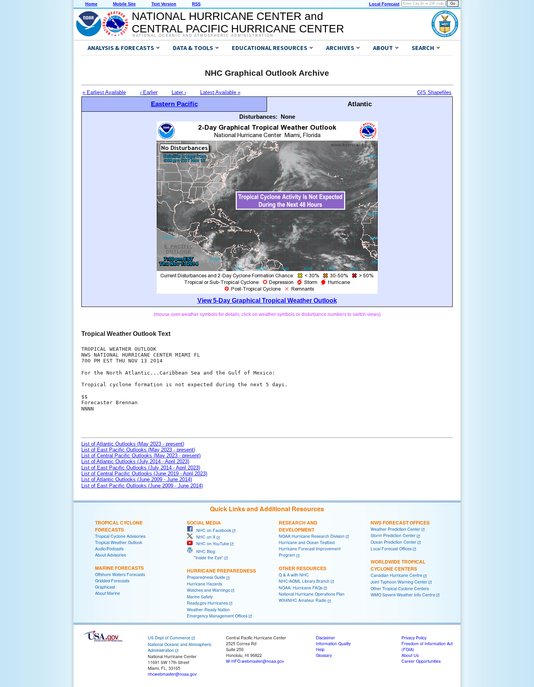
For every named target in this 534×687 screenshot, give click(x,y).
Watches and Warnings (208, 590)
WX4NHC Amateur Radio (302, 600)
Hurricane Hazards (204, 584)
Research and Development (298, 526)
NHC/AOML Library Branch (304, 581)
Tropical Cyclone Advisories (120, 536)
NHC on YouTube (211, 543)
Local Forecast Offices (391, 548)
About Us (410, 655)
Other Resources (302, 568)
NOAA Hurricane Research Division (311, 536)
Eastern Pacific (174, 104)
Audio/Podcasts (109, 548)
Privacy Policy (413, 638)
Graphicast (105, 587)
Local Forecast (384, 4)
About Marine (107, 593)
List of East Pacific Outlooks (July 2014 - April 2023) (140, 468)
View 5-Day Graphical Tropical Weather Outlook (267, 300)
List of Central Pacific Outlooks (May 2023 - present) (141, 456)
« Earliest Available (104, 92)
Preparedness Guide (206, 577)
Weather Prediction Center (395, 529)
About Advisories (110, 555)
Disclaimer (325, 638)
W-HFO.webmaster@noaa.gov (255, 661)
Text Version (163, 4)
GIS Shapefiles (434, 92)
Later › (179, 92)
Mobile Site (124, 4)
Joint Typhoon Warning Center (399, 582)
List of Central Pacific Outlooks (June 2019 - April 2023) (144, 473)
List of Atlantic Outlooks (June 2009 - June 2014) (136, 479)
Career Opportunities (421, 661)
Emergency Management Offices (217, 616)
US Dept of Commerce (169, 638)
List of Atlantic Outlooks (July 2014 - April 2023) (135, 461)
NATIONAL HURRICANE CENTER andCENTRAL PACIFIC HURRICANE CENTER (238, 22)
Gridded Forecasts (112, 581)
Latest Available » (220, 92)
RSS (196, 4)
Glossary (324, 655)
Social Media (204, 522)
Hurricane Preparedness (221, 570)
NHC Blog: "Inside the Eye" (205, 554)
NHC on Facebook (212, 530)
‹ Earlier (149, 92)
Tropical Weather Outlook (118, 542)
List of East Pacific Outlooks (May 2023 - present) (138, 450)
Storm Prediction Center (393, 535)
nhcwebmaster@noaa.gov (172, 674)
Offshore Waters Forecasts (120, 574)
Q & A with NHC (294, 575)
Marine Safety (200, 597)
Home (91, 4)
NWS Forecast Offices (400, 522)
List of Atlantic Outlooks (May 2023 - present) (132, 444)
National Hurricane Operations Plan (311, 594)
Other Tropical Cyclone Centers (400, 588)
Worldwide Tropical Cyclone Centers (398, 565)
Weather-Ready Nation (208, 609)
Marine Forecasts (119, 567)
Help (320, 649)
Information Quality (333, 643)
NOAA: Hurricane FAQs (301, 588)
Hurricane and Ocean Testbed (307, 542)
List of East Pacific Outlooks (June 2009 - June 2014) (142, 486)
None (288, 116)
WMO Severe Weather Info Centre (403, 595)
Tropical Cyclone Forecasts (119, 526)
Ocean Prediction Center (393, 542)
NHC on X (204, 537)
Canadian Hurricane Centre (396, 575)
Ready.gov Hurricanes (207, 603)
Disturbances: (258, 116)
